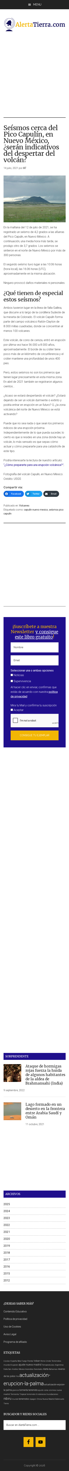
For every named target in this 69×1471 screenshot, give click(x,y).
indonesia (41, 1394)
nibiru (7, 1398)
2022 (7, 1225)
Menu (37, 4)
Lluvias (7, 1361)
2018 (7, 1252)
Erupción (14, 1365)
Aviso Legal (10, 1334)
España (13, 1361)
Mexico (22, 1369)
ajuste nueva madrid (30, 1364)
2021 (7, 1232)
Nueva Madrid (48, 1399)
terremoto (33, 1390)
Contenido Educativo (15, 1311)
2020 (7, 1239)
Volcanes (24, 505)
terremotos (24, 1399)
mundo (15, 1399)
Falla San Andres (11, 1369)
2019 (7, 1245)
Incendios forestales (33, 1369)
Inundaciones (52, 1394)
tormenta (23, 1390)
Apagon (33, 1399)
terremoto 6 (32, 1394)
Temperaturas (48, 1365)
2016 (7, 1266)
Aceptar (18, 710)
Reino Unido (46, 1361)
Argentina (59, 1365)
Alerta (45, 1369)
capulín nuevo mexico (36, 509)
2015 (7, 1273)
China (39, 1399)
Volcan (37, 1361)
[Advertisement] (34, 74)
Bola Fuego (22, 1361)
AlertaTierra (35, 24)
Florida (30, 1361)
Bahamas (53, 1369)
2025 (7, 1204)
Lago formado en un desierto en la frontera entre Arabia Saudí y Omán (45, 1110)
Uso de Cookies (12, 1326)
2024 (7, 1211)
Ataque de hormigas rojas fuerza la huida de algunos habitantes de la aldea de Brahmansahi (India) (45, 1074)
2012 (7, 1280)
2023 (7, 1218)
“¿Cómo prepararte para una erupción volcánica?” (34, 465)
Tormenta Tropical (18, 1394)
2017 (7, 1259)
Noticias (18, 675)
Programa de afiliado (15, 1341)
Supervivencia (22, 681)
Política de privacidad (15, 1319)
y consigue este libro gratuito (36, 634)
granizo (15, 1390)
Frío (17, 1376)
